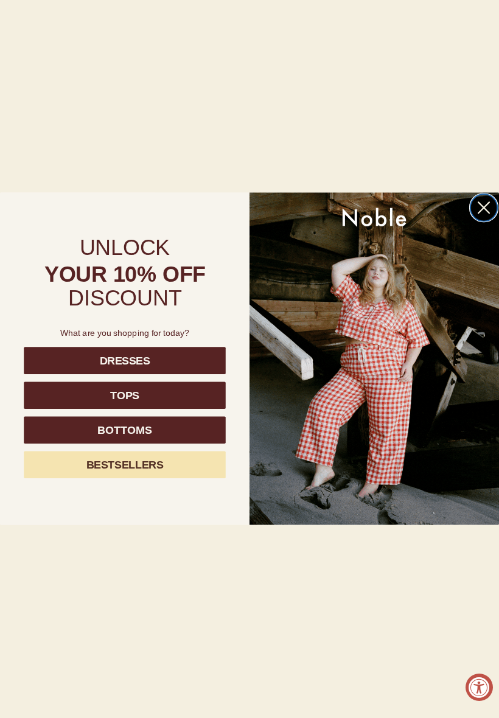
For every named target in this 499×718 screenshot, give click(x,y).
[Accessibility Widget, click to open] (479, 687)
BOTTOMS (124, 430)
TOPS (124, 395)
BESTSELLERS (125, 465)
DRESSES (125, 361)
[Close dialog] (484, 207)
